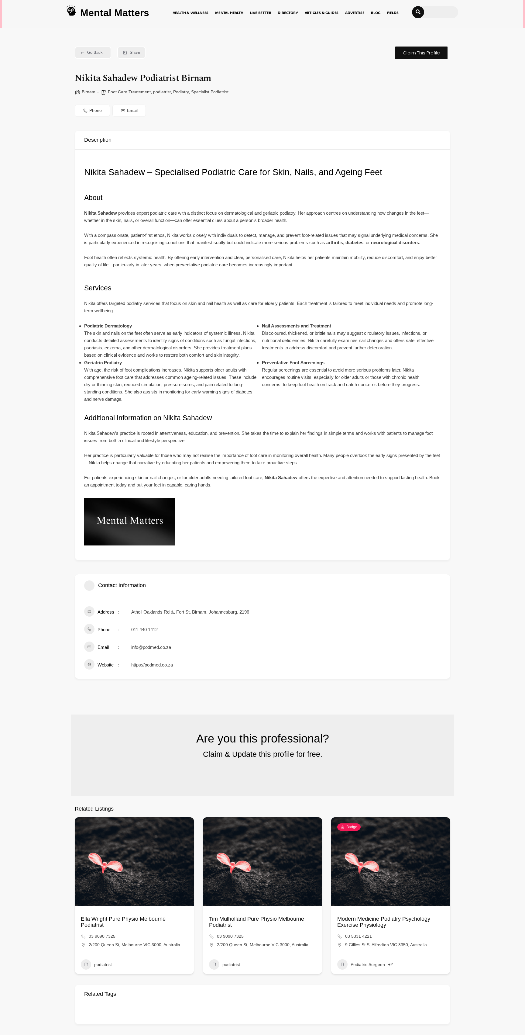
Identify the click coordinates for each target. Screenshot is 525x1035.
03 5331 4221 (358, 936)
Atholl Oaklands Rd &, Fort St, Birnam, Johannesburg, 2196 (190, 611)
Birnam (88, 91)
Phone (95, 110)
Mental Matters (114, 12)
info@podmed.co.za (151, 647)
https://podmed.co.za (152, 664)
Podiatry (181, 91)
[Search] (418, 12)
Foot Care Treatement (129, 91)
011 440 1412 (144, 629)
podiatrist (162, 91)
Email (132, 110)
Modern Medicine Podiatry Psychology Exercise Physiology (383, 922)
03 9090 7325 (102, 936)
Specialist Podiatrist (209, 91)
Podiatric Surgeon (368, 964)
